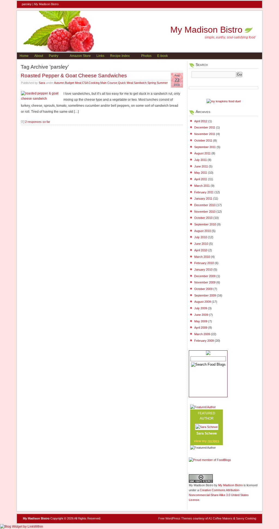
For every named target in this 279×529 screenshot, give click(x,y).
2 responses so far (37, 121)
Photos (146, 56)
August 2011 (202, 153)
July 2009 (200, 308)
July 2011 (200, 159)
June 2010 (201, 243)
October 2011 (203, 140)
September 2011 (205, 147)
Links (100, 56)
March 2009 (202, 334)
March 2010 (202, 256)
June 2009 (201, 314)
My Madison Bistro (46, 4)
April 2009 (200, 327)
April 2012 (200, 121)
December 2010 (205, 205)
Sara (42, 82)
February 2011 (204, 192)
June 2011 (201, 166)
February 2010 (204, 263)
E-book (162, 56)
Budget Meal (73, 82)
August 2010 (202, 231)
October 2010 (203, 217)
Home (24, 56)
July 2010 (200, 237)
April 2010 (200, 250)
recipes (213, 441)
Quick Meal (125, 82)
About (38, 56)
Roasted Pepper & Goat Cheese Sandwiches (74, 75)
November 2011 (204, 134)
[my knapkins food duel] (224, 101)
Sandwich (140, 82)
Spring (151, 82)
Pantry (53, 56)
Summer (162, 82)
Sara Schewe (206, 433)
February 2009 (204, 340)
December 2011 (204, 127)
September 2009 (205, 295)
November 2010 (205, 211)
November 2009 (205, 282)
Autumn (59, 82)
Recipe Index (120, 56)
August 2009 (202, 301)
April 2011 (200, 179)
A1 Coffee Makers (220, 518)
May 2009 (200, 321)
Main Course (108, 82)
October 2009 (203, 289)
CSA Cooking (90, 82)
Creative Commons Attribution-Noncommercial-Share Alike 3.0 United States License (219, 495)
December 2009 (205, 276)
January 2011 (203, 198)
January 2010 (203, 269)
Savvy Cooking (246, 518)
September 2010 (205, 224)
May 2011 (200, 172)
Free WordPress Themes (175, 518)
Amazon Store (80, 56)
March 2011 (202, 185)
